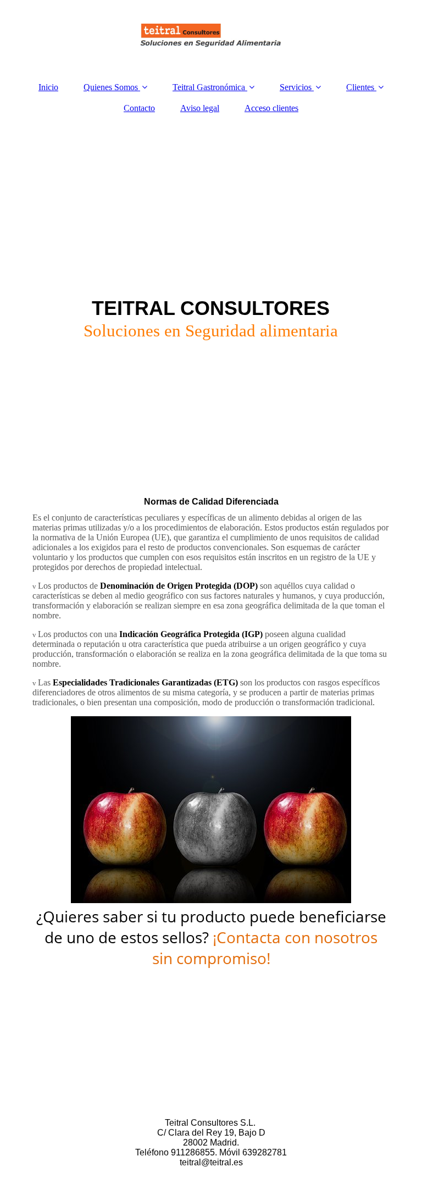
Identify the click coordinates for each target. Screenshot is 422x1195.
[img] (211, 35)
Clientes (360, 87)
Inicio (48, 87)
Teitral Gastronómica (209, 87)
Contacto (139, 108)
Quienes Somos (111, 87)
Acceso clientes (271, 108)
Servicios (296, 87)
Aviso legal (199, 108)
